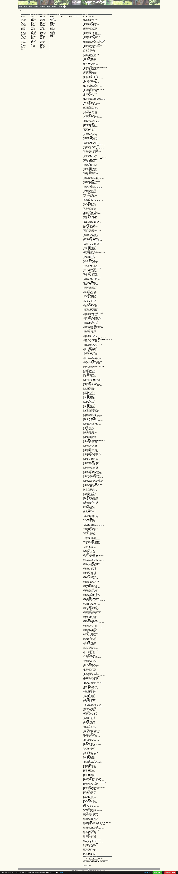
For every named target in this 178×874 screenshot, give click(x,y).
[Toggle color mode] (64, 6)
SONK (51, 28)
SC (31, 19)
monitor (85, 870)
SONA (51, 16)
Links (48, 6)
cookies (103, 870)
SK (31, 29)
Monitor (36, 6)
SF (31, 23)
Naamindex (42, 6)
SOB (41, 18)
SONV (51, 36)
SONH (51, 24)
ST (31, 40)
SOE (41, 21)
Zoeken (25, 6)
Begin (20, 6)
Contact (60, 6)
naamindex (90, 870)
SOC (41, 19)
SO (31, 34)
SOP (41, 36)
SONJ (51, 27)
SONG (51, 23)
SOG (41, 24)
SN (31, 33)
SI (31, 27)
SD (31, 20)
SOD (41, 20)
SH (31, 25)
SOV (41, 42)
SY (31, 45)
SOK (41, 29)
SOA (41, 16)
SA (31, 16)
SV (31, 42)
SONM (51, 29)
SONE (51, 21)
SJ (31, 28)
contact (99, 870)
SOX (41, 45)
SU (31, 41)
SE (31, 21)
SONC (51, 19)
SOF (41, 23)
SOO (41, 34)
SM (31, 32)
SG (31, 24)
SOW (41, 43)
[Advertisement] (152, 36)
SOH (41, 25)
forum (80, 870)
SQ (31, 37)
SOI (41, 27)
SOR (41, 37)
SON (41, 33)
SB (31, 18)
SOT (41, 40)
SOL (41, 31)
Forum (30, 6)
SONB (51, 18)
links (95, 870)
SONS (51, 33)
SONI (51, 25)
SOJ (41, 28)
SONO (51, 32)
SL (31, 31)
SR (31, 38)
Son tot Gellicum (93, 858)
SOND (51, 20)
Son (87, 16)
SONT (51, 34)
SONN (51, 31)
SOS (41, 38)
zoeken (76, 870)
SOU (41, 41)
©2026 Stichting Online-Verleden (89, 869)
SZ (31, 46)
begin (72, 870)
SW (31, 43)
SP (31, 36)
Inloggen (54, 6)
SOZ (41, 47)
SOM (41, 32)
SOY (41, 46)
